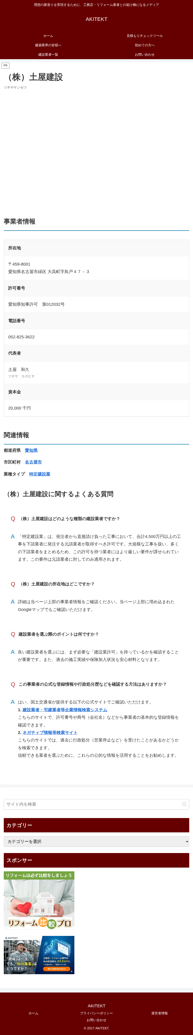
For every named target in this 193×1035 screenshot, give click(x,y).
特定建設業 (39, 474)
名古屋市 (33, 462)
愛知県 (31, 450)
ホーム (33, 1013)
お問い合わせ (96, 1020)
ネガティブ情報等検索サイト (50, 732)
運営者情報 (159, 1013)
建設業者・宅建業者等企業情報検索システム (65, 709)
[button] (184, 804)
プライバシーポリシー (96, 1013)
